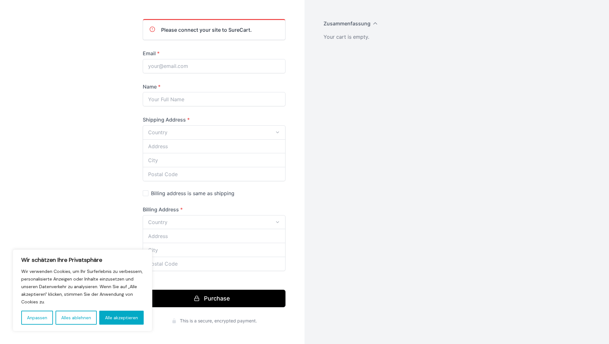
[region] (82, 290)
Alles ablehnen (76, 318)
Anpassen (37, 318)
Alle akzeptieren (121, 318)
